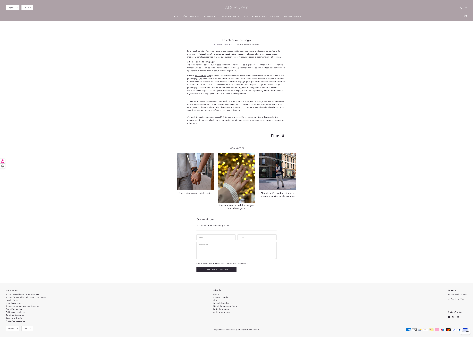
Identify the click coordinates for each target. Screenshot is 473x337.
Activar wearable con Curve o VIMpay (22, 294)
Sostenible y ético (221, 303)
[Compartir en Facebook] (272, 135)
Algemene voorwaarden (224, 329)
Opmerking (203, 244)
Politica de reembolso (15, 312)
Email (241, 237)
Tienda (216, 294)
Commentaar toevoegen (216, 269)
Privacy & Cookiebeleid (248, 329)
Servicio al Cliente (14, 318)
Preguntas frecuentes (15, 321)
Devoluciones (12, 300)
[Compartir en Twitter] (277, 135)
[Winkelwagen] (466, 16)
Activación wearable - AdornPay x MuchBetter (26, 297)
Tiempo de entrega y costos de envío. (22, 306)
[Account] (466, 7)
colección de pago (203, 75)
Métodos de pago (13, 303)
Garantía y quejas (14, 309)
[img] (461, 7)
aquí (254, 117)
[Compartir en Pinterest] (283, 135)
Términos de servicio (15, 315)
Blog (215, 300)
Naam (200, 237)
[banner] (236, 7)
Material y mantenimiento (225, 306)
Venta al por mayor (221, 312)
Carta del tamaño (221, 309)
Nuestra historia (220, 297)
